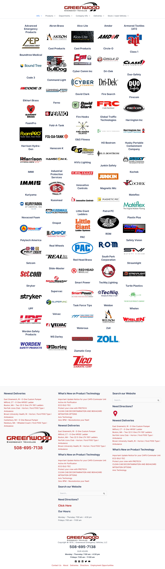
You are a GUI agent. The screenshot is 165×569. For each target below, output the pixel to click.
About (65, 565)
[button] (41, 15)
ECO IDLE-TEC (64, 405)
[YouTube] (89, 561)
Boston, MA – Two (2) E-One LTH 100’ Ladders (23, 405)
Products (49, 16)
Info (38, 16)
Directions (84, 565)
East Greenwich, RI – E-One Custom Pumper (22, 399)
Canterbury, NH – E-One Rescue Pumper (21, 420)
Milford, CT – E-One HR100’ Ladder (19, 402)
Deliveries (98, 16)
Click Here (65, 505)
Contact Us (56, 565)
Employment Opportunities (102, 565)
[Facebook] (76, 561)
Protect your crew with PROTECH (72, 408)
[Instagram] (79, 561)
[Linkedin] (82, 561)
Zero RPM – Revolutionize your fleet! (73, 420)
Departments (64, 16)
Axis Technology (65, 417)
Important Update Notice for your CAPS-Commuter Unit (82, 399)
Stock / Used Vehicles (117, 16)
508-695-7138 (28, 447)
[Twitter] (86, 561)
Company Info (82, 16)
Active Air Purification (67, 402)
